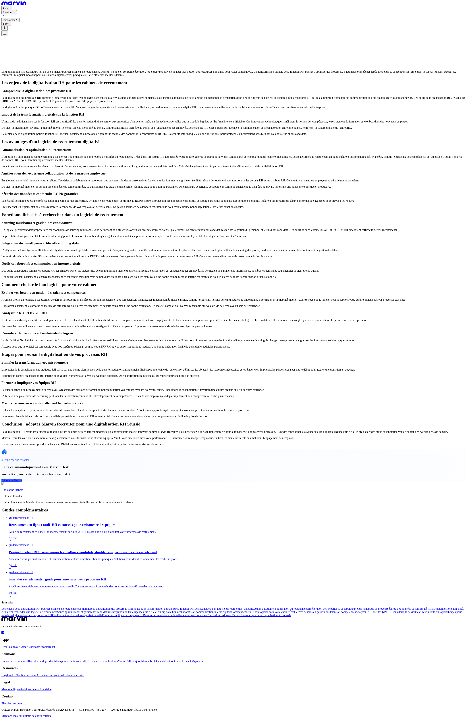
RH (32, 43)
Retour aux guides (14, 39)
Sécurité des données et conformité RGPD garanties (417, 608)
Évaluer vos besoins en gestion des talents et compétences (323, 611)
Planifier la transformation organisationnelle (77, 615)
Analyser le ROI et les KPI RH (374, 611)
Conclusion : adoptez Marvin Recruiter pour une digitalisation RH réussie (249, 615)
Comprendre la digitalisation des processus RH (105, 608)
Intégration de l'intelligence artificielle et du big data (141, 611)
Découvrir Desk (10, 480)
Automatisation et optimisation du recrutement (280, 608)
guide (13, 43)
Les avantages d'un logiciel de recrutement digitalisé (224, 608)
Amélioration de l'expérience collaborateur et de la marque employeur (347, 608)
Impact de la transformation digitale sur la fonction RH (163, 608)
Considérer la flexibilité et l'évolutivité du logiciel (420, 611)
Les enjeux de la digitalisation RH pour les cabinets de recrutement (39, 608)
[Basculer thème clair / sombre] (4, 28)
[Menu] (4, 33)
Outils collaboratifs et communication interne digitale (201, 611)
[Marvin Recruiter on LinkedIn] (2, 632)
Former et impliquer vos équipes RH (123, 615)
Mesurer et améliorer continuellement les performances (175, 615)
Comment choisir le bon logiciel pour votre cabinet (260, 611)
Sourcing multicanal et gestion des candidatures (84, 611)
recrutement (23, 43)
